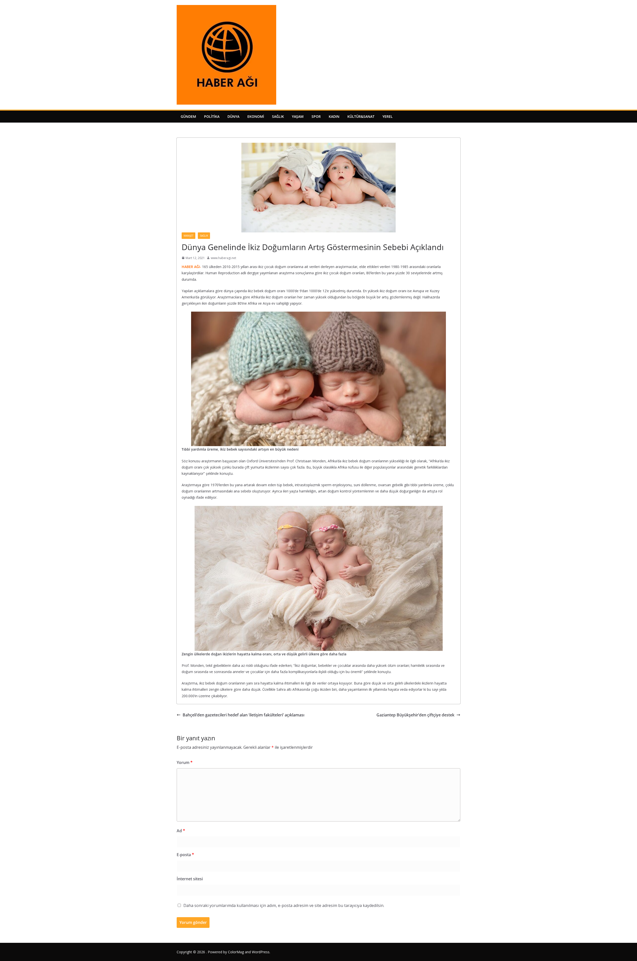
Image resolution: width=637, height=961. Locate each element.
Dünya (233, 116)
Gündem (188, 116)
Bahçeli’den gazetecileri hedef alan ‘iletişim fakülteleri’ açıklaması (243, 715)
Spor (316, 116)
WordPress (260, 952)
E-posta (185, 854)
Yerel (387, 116)
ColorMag (236, 952)
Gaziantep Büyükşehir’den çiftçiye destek (415, 715)
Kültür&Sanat (360, 116)
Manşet (188, 235)
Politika (211, 116)
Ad (181, 830)
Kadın (334, 116)
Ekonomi (255, 116)
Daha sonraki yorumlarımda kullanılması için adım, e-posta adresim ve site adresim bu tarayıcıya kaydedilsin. (283, 905)
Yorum (185, 762)
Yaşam (298, 116)
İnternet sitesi (190, 879)
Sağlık (278, 116)
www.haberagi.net (223, 258)
